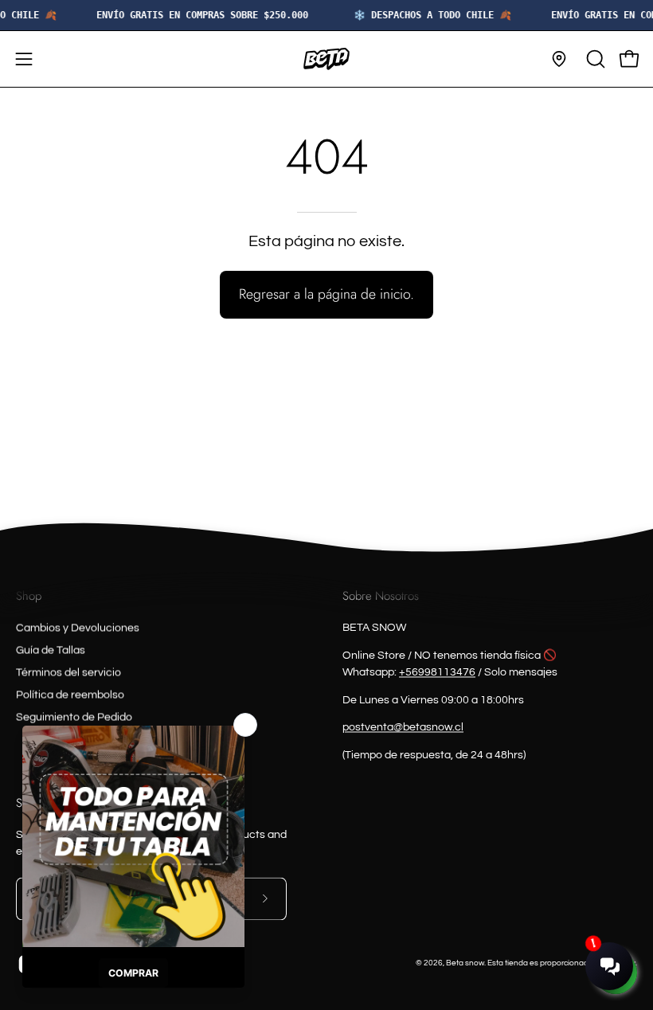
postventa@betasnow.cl (402, 728)
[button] (594, 59)
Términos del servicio (68, 672)
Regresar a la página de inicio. (326, 294)
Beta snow (465, 963)
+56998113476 (437, 672)
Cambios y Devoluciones (77, 627)
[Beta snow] (326, 59)
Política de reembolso (70, 694)
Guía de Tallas (50, 650)
